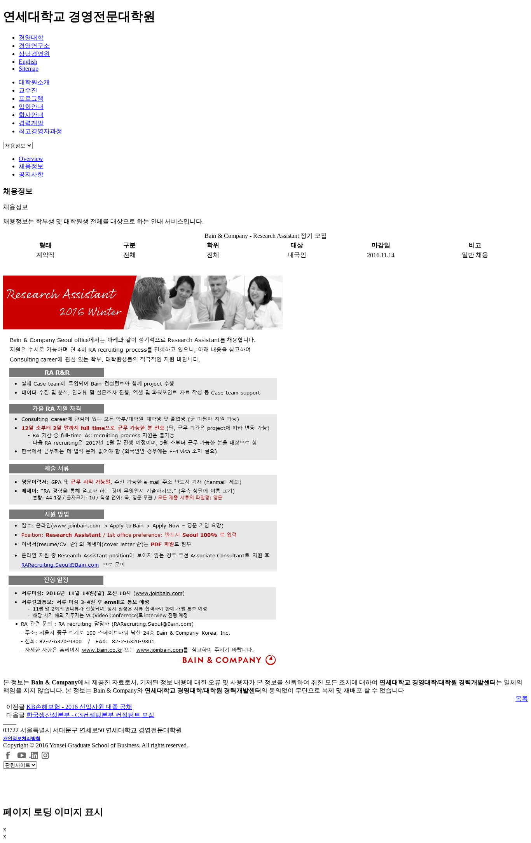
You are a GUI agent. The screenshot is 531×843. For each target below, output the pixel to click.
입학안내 (31, 106)
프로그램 (31, 98)
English (28, 61)
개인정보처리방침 (21, 738)
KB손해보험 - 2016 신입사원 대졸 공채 (79, 706)
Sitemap (28, 68)
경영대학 (31, 37)
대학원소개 (34, 82)
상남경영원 (34, 54)
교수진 (28, 90)
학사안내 (31, 115)
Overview (31, 158)
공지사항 (31, 174)
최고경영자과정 (40, 131)
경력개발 (31, 123)
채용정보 (31, 166)
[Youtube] (23, 754)
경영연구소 (34, 45)
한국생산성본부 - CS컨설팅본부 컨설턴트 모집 (90, 715)
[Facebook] (8, 754)
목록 (521, 698)
